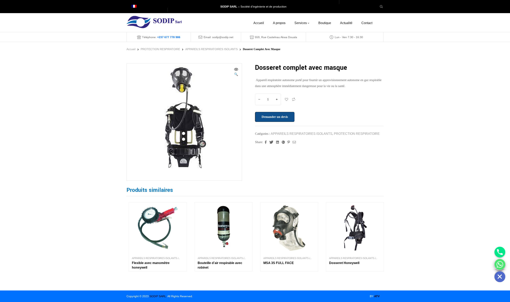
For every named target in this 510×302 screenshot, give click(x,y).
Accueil (131, 49)
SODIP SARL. (158, 296)
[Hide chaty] (499, 276)
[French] (135, 6)
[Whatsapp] (499, 264)
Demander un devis (275, 116)
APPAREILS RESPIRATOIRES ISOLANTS (211, 49)
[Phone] (499, 252)
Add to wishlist (286, 99)
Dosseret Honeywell (344, 263)
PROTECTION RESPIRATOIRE (160, 49)
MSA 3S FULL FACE (278, 263)
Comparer (293, 99)
